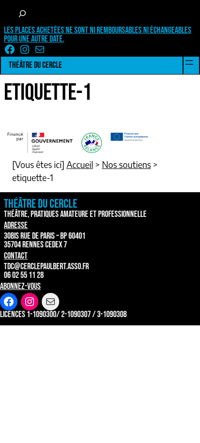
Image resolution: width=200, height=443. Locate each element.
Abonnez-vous (20, 286)
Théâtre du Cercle (35, 65)
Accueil (80, 164)
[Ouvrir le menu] (189, 62)
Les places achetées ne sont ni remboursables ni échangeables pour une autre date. (97, 34)
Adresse (16, 225)
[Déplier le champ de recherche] (22, 13)
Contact (16, 256)
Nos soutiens (126, 164)
